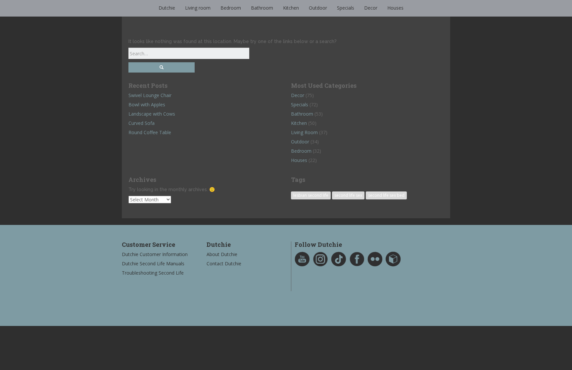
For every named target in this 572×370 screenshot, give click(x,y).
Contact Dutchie (224, 263)
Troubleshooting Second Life (153, 273)
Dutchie (167, 8)
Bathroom (262, 8)
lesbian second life (310, 195)
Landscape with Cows (151, 114)
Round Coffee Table (149, 132)
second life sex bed (386, 195)
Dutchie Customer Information (155, 254)
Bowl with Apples (146, 104)
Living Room (304, 132)
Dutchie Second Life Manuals (153, 263)
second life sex (348, 195)
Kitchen (291, 8)
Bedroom (230, 8)
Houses (395, 8)
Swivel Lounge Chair (149, 95)
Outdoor (318, 8)
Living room (198, 8)
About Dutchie (222, 254)
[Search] (161, 67)
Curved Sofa (141, 123)
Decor (370, 8)
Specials (345, 8)
